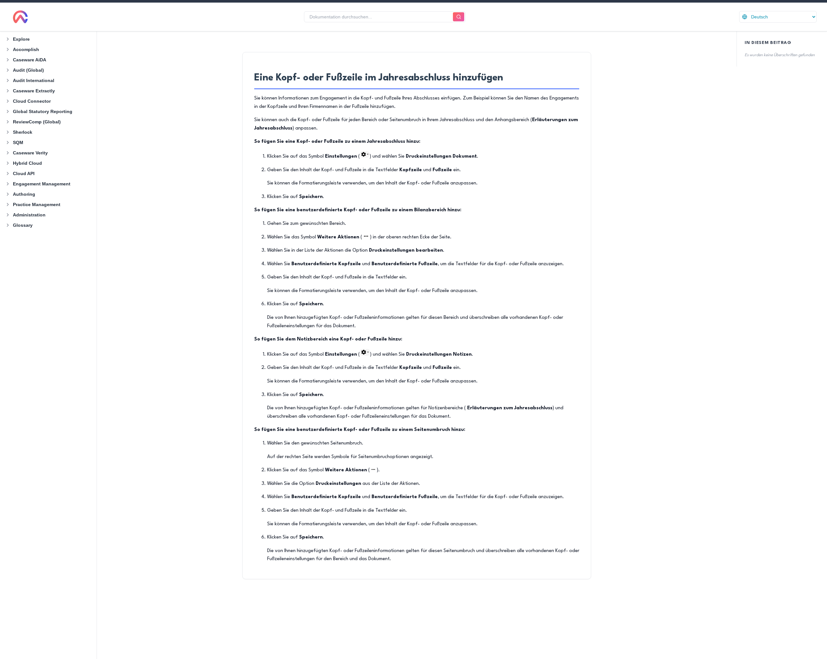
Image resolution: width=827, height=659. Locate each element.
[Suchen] (458, 17)
